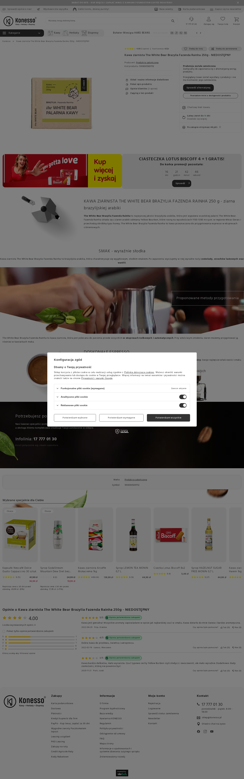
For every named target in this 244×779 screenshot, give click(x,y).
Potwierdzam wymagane (121, 418)
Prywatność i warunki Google (97, 378)
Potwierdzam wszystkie (168, 418)
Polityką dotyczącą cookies (139, 372)
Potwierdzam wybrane (75, 418)
